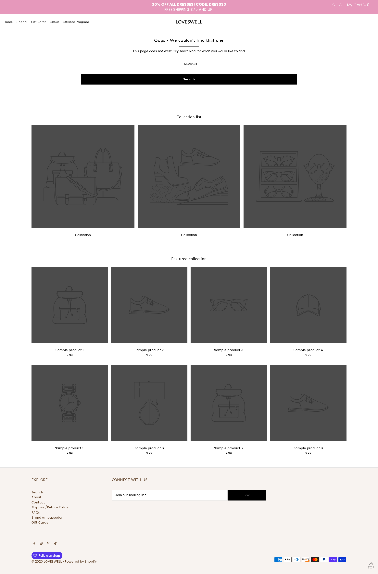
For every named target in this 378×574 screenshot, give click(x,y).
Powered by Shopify (81, 561)
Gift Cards (40, 522)
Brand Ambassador (47, 517)
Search (37, 492)
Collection (83, 235)
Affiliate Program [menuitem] (76, 22)
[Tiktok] (55, 543)
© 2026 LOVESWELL (47, 561)
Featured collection (189, 258)
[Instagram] (41, 543)
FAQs (36, 512)
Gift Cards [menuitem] (38, 22)
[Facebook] (34, 543)
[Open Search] (334, 4)
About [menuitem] (54, 22)
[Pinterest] (48, 543)
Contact (38, 502)
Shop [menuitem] (20, 22)
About (36, 497)
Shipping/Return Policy (50, 507)
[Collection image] (83, 227)
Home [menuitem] (8, 22)
